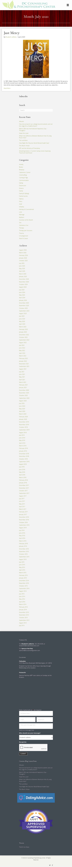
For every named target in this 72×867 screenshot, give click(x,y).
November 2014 (24, 583)
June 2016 (22, 533)
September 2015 (24, 557)
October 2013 (23, 617)
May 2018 (22, 472)
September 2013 (24, 620)
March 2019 (22, 446)
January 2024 (23, 300)
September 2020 (24, 398)
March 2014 (22, 604)
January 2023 (23, 332)
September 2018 (24, 461)
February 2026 (23, 255)
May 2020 (22, 409)
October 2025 (23, 260)
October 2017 (23, 491)
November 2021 (24, 364)
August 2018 (23, 464)
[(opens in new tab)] (36, 798)
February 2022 (23, 358)
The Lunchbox (23, 140)
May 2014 (22, 599)
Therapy (21, 228)
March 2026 (22, 253)
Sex (20, 222)
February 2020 (23, 417)
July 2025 (21, 263)
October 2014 (23, 586)
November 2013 (24, 615)
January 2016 (23, 546)
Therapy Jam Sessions (25, 230)
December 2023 (24, 303)
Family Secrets (23, 196)
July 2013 (21, 625)
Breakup (21, 170)
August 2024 (23, 287)
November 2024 (24, 282)
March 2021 (22, 382)
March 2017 (22, 509)
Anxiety (21, 164)
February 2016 (23, 543)
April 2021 (22, 380)
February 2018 (23, 480)
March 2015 (22, 572)
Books (21, 167)
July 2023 (21, 316)
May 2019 (22, 440)
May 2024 (22, 295)
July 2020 (21, 403)
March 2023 (22, 327)
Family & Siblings (24, 193)
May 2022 (22, 350)
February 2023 (23, 329)
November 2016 (24, 520)
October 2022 (23, 337)
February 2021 (23, 385)
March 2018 (22, 477)
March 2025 (22, 274)
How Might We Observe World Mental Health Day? (34, 143)
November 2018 (24, 456)
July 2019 (21, 435)
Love (20, 212)
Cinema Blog (23, 175)
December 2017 (24, 485)
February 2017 (23, 512)
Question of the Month (26, 220)
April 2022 (22, 353)
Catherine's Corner (24, 172)
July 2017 (21, 498)
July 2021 (21, 372)
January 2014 (23, 609)
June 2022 (22, 348)
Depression (22, 185)
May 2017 (22, 504)
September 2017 (24, 493)
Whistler (21, 121)
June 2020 (22, 406)
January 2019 (23, 451)
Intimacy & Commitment (26, 209)
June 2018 (22, 469)
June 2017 (22, 501)
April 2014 (22, 602)
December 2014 (24, 580)
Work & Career (23, 238)
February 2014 (23, 607)
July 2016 (21, 530)
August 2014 (23, 591)
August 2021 (23, 369)
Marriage (21, 214)
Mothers (21, 217)
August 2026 (23, 250)
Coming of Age (23, 177)
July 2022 (21, 345)
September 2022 (24, 340)
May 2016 (22, 535)
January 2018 (23, 483)
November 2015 (24, 551)
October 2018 (23, 459)
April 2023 (22, 324)
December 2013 (24, 612)
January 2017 (23, 514)
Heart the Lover (23, 133)
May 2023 (22, 321)
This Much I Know (24, 146)
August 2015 (23, 559)
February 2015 (23, 575)
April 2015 (22, 570)
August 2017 (23, 496)
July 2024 (21, 290)
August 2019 (23, 432)
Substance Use (23, 225)
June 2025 (22, 266)
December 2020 (24, 390)
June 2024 (22, 292)
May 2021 (22, 377)
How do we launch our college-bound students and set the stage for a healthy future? (35, 125)
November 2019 (24, 424)
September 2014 (24, 588)
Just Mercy (12, 33)
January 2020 (23, 419)
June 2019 (22, 438)
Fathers (21, 199)
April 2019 (22, 443)
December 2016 (24, 517)
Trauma (21, 233)
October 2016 (23, 522)
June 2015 (22, 565)
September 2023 (24, 311)
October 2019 (23, 427)
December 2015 (24, 549)
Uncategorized (23, 236)
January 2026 (23, 258)
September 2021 (24, 366)
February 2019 (23, 448)
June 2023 (22, 319)
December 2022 (24, 335)
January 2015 (23, 578)
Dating (21, 183)
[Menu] (67, 5)
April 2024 (22, 297)
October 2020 (23, 395)
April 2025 (22, 271)
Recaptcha (22, 742)
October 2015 (23, 554)
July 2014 (21, 594)
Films (20, 201)
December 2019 (24, 422)
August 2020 (23, 401)
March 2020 (22, 414)
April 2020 (22, 411)
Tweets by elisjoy (24, 847)
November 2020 (24, 393)
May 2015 (22, 567)
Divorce (21, 188)
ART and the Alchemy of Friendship (29, 148)
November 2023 (24, 305)
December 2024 (24, 279)
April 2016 (22, 538)
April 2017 (22, 506)
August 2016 (23, 528)
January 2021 (23, 387)
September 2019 (24, 430)
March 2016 (22, 541)
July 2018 (21, 467)
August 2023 (23, 313)
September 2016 (24, 525)
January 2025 (23, 276)
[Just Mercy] (36, 59)
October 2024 (23, 284)
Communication (24, 180)
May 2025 (22, 268)
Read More (7, 88)
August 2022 (23, 342)
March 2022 (22, 356)
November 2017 (24, 488)
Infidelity (21, 207)
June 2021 (22, 374)
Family (21, 191)
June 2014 (22, 596)
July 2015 (21, 562)
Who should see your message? (29, 733)
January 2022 (23, 361)
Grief (20, 204)
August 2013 (23, 623)
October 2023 (23, 308)
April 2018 (22, 475)
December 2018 (24, 454)
